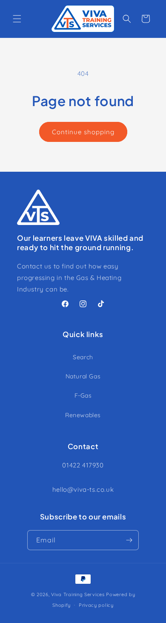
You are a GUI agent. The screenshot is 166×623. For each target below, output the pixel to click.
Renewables (83, 415)
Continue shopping (83, 132)
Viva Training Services (77, 594)
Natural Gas (83, 376)
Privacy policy (96, 605)
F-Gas (83, 395)
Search (83, 357)
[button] (17, 18)
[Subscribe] (129, 540)
